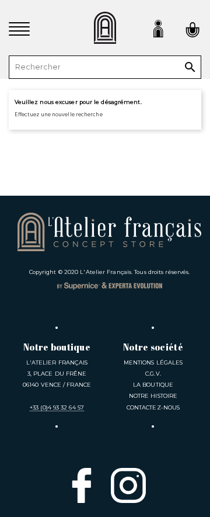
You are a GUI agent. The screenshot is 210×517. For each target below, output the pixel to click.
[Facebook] (81, 485)
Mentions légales (153, 362)
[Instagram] (128, 485)
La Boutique (153, 384)
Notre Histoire (153, 396)
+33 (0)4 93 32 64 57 (57, 407)
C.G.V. (153, 373)
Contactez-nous (153, 407)
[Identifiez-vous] (158, 27)
